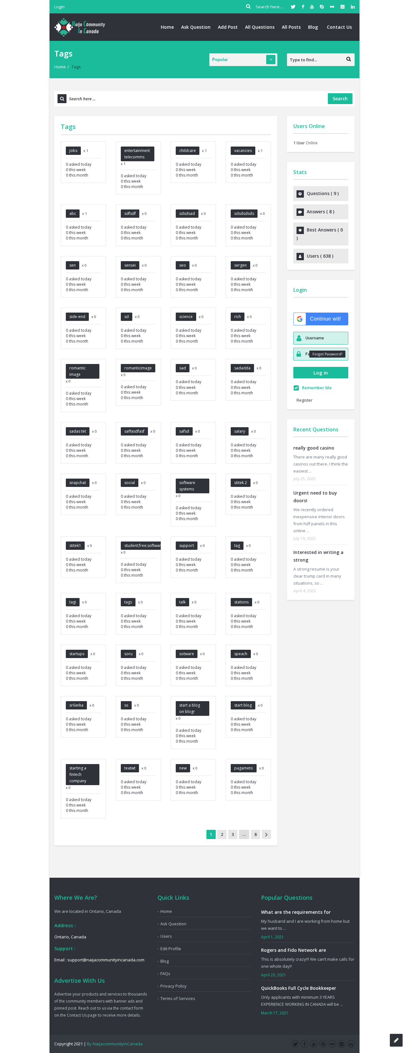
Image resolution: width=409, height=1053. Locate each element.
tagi (72, 602)
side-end (77, 316)
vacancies (243, 150)
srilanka (76, 705)
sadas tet (77, 431)
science (186, 316)
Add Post (228, 27)
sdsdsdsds (244, 213)
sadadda (242, 368)
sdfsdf (130, 213)
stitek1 (75, 545)
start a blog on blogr (189, 708)
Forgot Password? (327, 354)
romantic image (77, 371)
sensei (130, 265)
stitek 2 (240, 482)
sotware (186, 653)
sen (72, 265)
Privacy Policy (173, 986)
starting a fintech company (77, 774)
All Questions (259, 27)
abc (72, 213)
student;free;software (143, 545)
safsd (184, 431)
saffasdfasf (134, 431)
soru (128, 653)
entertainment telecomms (137, 154)
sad (182, 368)
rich (237, 316)
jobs (73, 150)
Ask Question (196, 27)
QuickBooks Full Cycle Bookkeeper (298, 988)
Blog (313, 27)
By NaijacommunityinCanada (115, 1044)
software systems (187, 486)
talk (182, 602)
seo (182, 265)
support (186, 545)
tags (128, 602)
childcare (187, 150)
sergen (240, 265)
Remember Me (317, 387)
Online (305, 143)
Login (59, 7)
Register (305, 400)
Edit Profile (170, 948)
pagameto (243, 768)
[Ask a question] (396, 1040)
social (129, 482)
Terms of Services (177, 998)
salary (239, 431)
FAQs (165, 973)
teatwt (129, 768)
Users (166, 936)
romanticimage (138, 368)
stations (241, 602)
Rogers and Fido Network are (293, 950)
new (183, 768)
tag (237, 545)
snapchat (77, 482)
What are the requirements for (296, 912)
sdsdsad (187, 213)
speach (240, 653)
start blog (243, 705)
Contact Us (339, 27)
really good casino (313, 448)
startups (76, 653)
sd (126, 316)
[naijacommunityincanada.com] (79, 27)
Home (167, 27)
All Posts (291, 27)
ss (126, 705)
